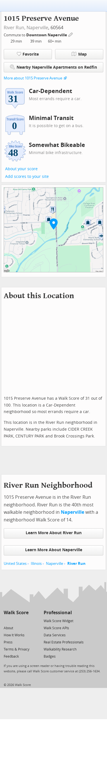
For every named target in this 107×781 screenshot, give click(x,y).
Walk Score (16, 612)
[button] (53, 224)
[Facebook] (16, 620)
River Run (76, 563)
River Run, (14, 27)
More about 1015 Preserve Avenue (33, 78)
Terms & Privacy (16, 649)
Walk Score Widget (58, 621)
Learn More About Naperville (53, 550)
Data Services (55, 635)
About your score (21, 169)
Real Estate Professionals (64, 642)
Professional (58, 612)
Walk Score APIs (56, 628)
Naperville (37, 27)
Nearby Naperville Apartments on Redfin (57, 67)
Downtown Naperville (47, 35)
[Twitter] (7, 620)
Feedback (11, 656)
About (8, 628)
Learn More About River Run (54, 533)
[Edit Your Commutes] (71, 34)
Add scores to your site (27, 176)
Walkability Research (60, 649)
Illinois (36, 563)
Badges (50, 656)
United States (15, 563)
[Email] (24, 620)
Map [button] (82, 54)
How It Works (14, 635)
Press (8, 642)
